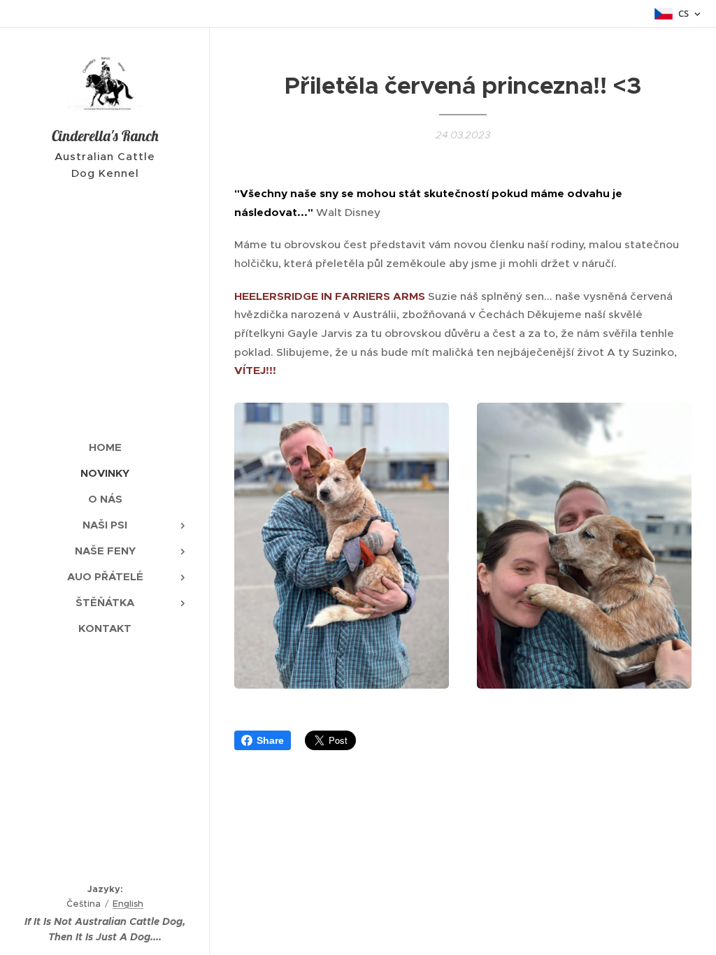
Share (270, 740)
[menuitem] (105, 447)
